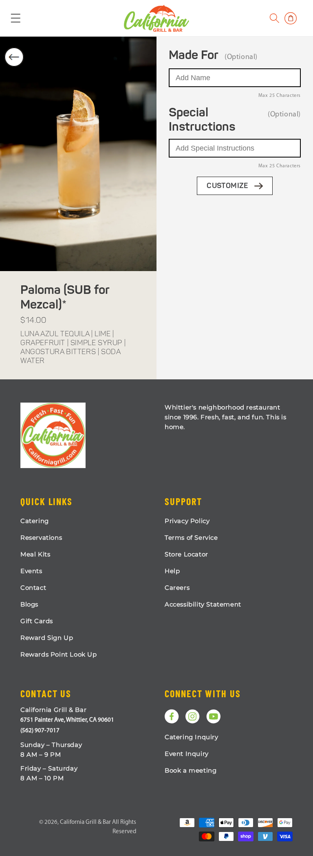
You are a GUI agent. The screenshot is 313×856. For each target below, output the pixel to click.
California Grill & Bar (85, 822)
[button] (274, 18)
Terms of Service (191, 537)
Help (172, 571)
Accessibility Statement (203, 604)
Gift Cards (36, 621)
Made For (193, 56)
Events (31, 571)
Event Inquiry (187, 753)
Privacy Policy (187, 521)
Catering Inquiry (191, 737)
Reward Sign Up (46, 637)
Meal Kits (35, 554)
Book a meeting (190, 770)
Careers (177, 587)
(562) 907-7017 (40, 731)
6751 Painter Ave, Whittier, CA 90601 (67, 720)
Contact (33, 587)
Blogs (29, 604)
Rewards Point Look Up (58, 654)
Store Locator (186, 554)
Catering (34, 521)
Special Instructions (202, 120)
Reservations (41, 537)
